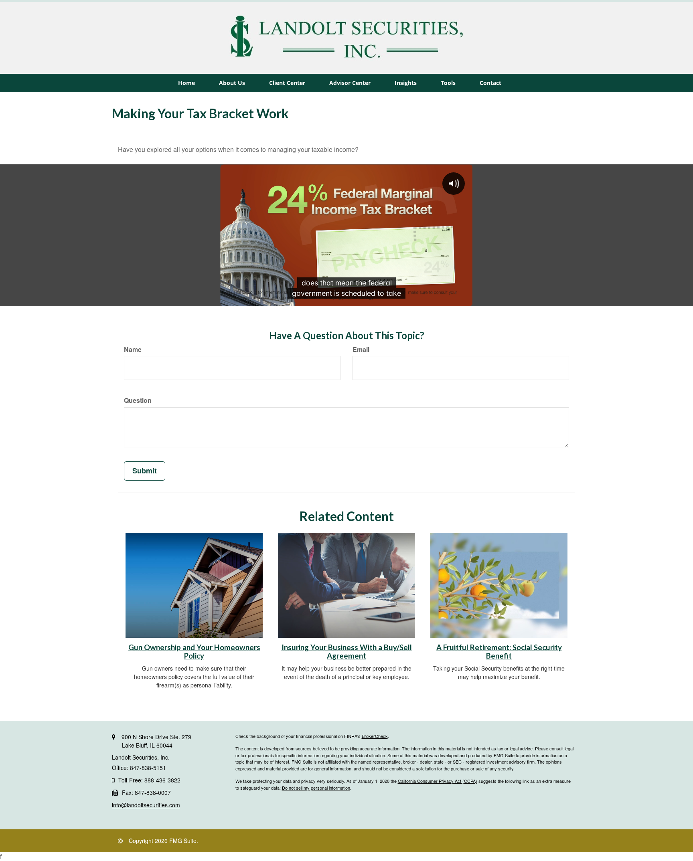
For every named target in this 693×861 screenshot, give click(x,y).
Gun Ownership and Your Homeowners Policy (194, 651)
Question (138, 400)
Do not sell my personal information (316, 787)
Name (133, 349)
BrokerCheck (375, 736)
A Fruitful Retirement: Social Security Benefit (499, 651)
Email (361, 349)
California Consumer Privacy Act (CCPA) (437, 781)
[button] (232, 83)
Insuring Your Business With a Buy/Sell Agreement (347, 651)
